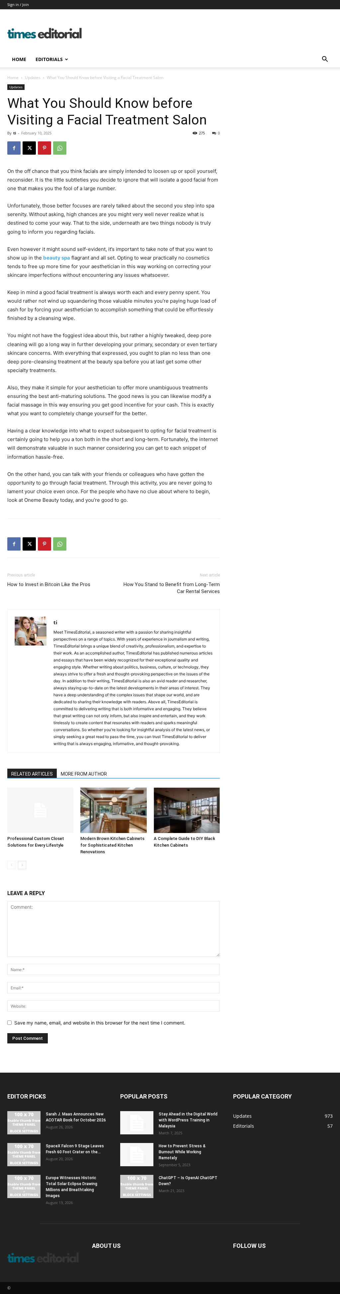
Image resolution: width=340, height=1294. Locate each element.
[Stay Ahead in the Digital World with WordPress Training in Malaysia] (136, 1122)
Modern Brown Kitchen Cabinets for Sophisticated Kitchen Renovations (112, 845)
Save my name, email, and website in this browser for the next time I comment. (99, 1023)
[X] (29, 148)
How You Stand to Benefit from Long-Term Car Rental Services (172, 587)
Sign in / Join (18, 4)
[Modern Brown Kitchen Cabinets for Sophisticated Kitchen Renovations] (113, 810)
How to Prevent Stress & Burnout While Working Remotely (182, 1152)
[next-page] (22, 865)
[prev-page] (11, 865)
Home (19, 59)
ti (14, 132)
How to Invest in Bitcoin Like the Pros (48, 584)
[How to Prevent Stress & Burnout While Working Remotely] (136, 1154)
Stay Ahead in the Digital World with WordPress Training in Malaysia (188, 1120)
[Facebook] (14, 148)
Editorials (49, 59)
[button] (325, 60)
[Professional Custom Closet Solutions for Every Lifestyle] (40, 810)
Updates (33, 77)
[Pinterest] (44, 148)
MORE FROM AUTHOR (84, 774)
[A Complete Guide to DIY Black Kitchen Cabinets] (187, 810)
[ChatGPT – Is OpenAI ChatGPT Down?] (136, 1186)
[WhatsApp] (59, 148)
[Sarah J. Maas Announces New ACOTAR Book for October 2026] (24, 1122)
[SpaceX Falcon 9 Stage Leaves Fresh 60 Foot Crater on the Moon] (24, 1154)
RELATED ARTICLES (32, 774)
